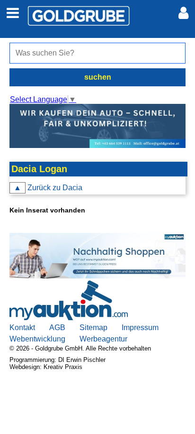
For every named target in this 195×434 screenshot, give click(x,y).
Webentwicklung (37, 339)
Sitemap (93, 327)
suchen (97, 77)
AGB (57, 327)
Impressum (140, 327)
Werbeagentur (103, 339)
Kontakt (22, 327)
